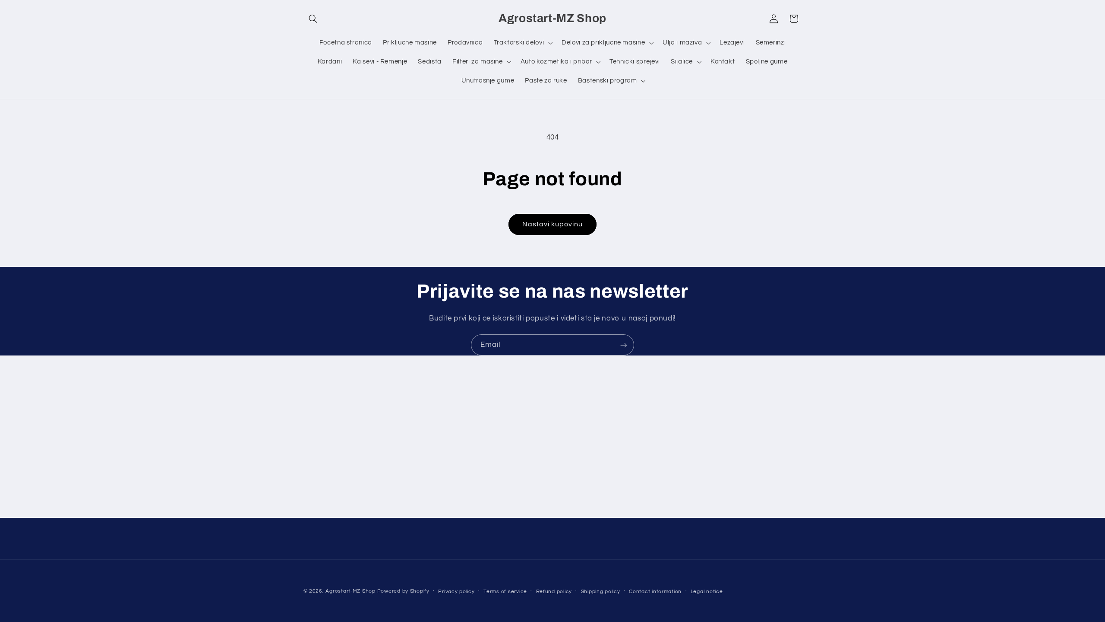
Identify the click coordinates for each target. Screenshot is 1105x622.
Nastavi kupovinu (552, 224)
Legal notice (707, 591)
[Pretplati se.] (624, 344)
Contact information (655, 591)
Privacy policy (456, 591)
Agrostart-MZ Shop (350, 591)
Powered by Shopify (403, 591)
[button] (313, 19)
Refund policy (554, 591)
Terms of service (505, 591)
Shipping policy (600, 591)
